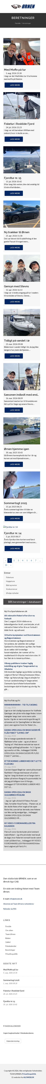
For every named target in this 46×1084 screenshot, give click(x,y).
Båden (7, 938)
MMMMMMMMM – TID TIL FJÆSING (20, 705)
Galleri (7, 942)
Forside (17, 23)
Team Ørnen (10, 934)
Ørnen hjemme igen (16, 449)
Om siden (9, 930)
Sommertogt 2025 (15, 503)
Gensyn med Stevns (16, 286)
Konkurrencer (11, 589)
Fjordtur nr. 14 (12, 533)
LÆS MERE (15, 85)
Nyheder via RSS (9, 909)
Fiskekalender (10, 946)
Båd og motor (11, 585)
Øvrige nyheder (12, 593)
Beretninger (10, 950)
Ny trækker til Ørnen (16, 232)
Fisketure (10, 577)
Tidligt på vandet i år (17, 340)
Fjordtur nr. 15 (12, 178)
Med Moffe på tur (15, 69)
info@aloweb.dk (16, 899)
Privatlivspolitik (11, 954)
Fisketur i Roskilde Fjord (19, 123)
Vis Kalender (31, 1040)
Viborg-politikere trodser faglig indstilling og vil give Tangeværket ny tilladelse (21, 666)
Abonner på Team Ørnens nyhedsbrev (18, 904)
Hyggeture (10, 581)
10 (6, 565)
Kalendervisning (13, 1041)
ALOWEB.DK (28, 1077)
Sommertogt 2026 (11, 980)
